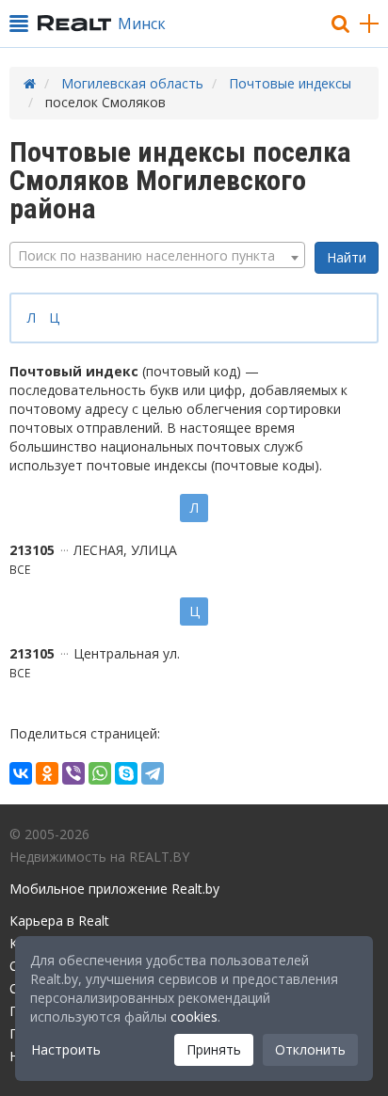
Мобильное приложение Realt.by (114, 888)
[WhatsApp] (100, 773)
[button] (18, 23)
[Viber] (73, 773)
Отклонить (310, 1049)
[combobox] (157, 255)
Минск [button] (142, 23)
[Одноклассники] (47, 773)
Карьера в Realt (59, 920)
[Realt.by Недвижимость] (74, 23)
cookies (194, 1016)
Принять (213, 1049)
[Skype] (126, 773)
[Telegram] (152, 773)
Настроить (66, 1049)
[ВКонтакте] (20, 773)
